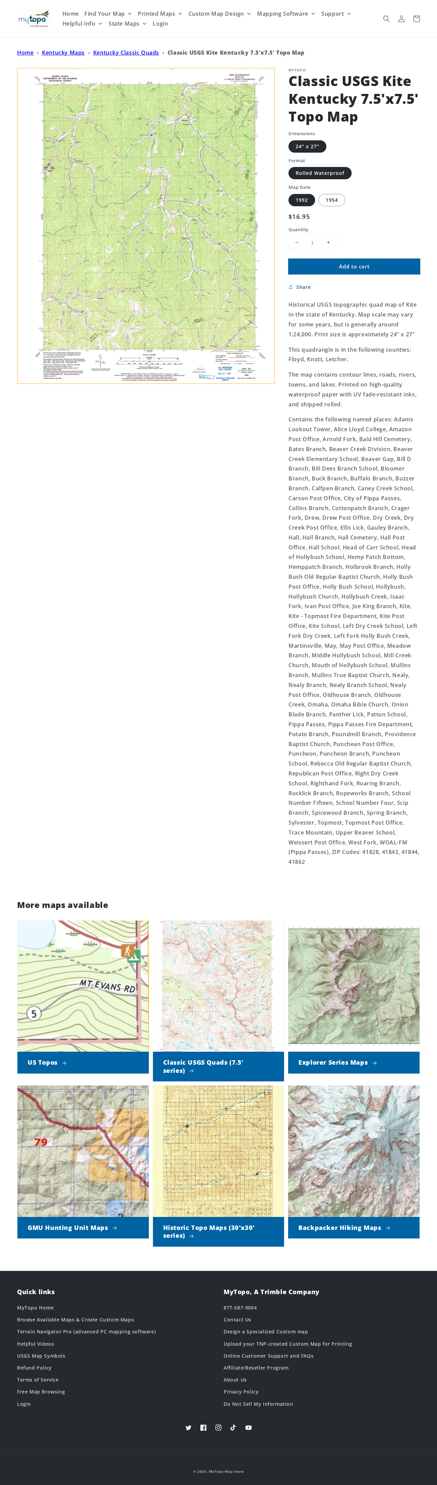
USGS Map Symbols (41, 1356)
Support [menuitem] (332, 13)
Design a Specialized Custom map (266, 1331)
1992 (302, 199)
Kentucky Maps (63, 52)
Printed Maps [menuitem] (156, 13)
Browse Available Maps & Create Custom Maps (75, 1319)
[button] (386, 18)
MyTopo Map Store (226, 1471)
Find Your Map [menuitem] (104, 13)
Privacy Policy (241, 1391)
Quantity (298, 229)
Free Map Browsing (41, 1391)
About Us (235, 1379)
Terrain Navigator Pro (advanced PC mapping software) (86, 1331)
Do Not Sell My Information (258, 1404)
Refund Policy (34, 1367)
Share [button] (303, 287)
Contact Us (237, 1319)
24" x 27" (307, 146)
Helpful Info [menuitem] (79, 23)
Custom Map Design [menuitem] (216, 13)
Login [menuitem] (160, 23)
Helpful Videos (35, 1344)
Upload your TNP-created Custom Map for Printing (288, 1344)
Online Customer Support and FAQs (268, 1356)
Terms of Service (38, 1379)
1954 (332, 199)
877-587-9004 (240, 1307)
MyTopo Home (35, 1307)
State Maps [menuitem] (124, 23)
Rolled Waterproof (320, 173)
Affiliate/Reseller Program (256, 1367)
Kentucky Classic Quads (126, 52)
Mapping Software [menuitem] (282, 13)
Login (24, 1404)
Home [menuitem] (70, 13)
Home (25, 52)
